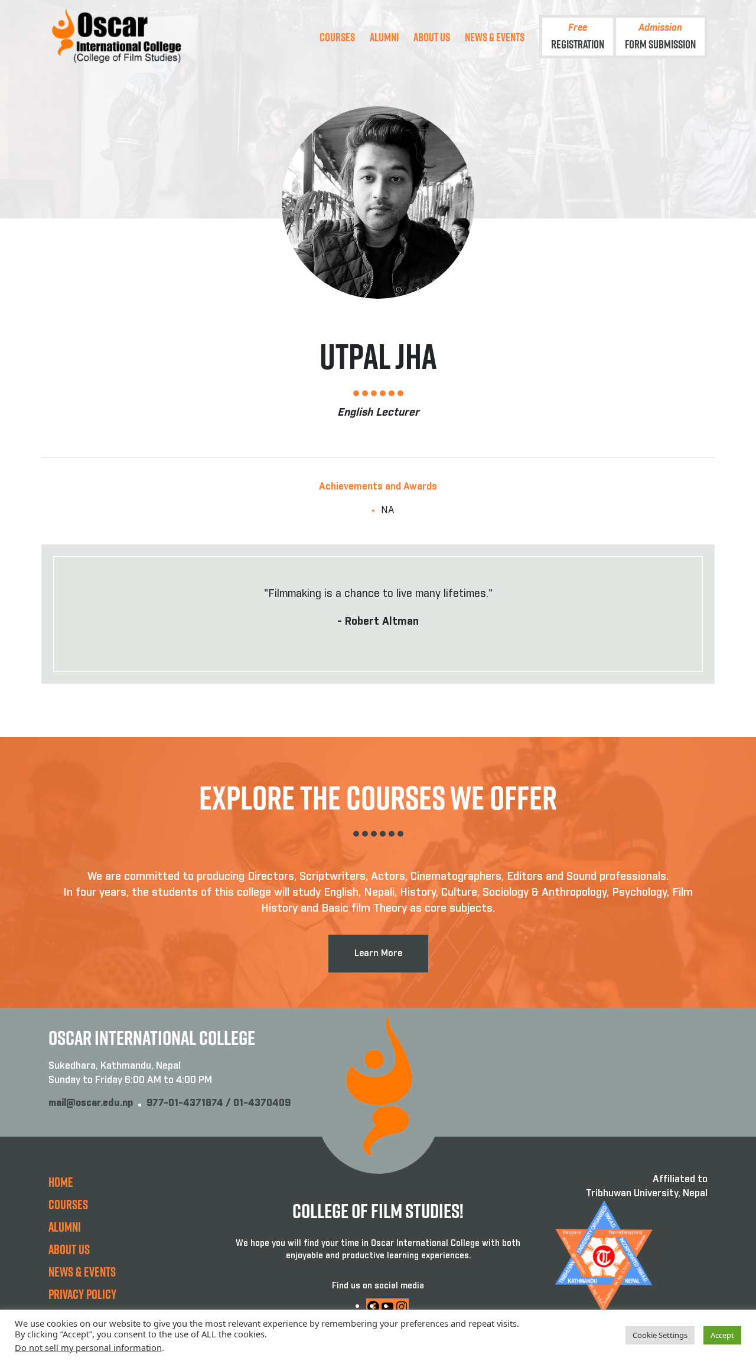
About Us (431, 37)
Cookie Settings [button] (660, 1335)
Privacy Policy (82, 1294)
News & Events (494, 37)
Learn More (378, 953)
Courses (337, 37)
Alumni (384, 37)
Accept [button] (722, 1335)
